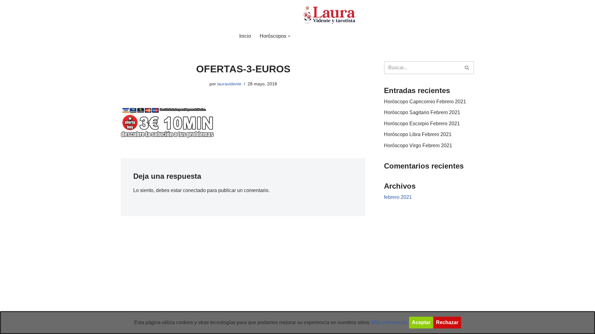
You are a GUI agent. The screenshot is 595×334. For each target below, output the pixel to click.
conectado (194, 190)
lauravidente (229, 83)
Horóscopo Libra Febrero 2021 (418, 134)
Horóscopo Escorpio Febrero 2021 (422, 123)
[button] (289, 36)
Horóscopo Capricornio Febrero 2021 (425, 101)
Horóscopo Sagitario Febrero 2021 (422, 112)
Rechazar (447, 322)
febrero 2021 (398, 197)
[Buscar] (467, 67)
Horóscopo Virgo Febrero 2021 (418, 145)
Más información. (390, 322)
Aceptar (421, 322)
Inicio (245, 36)
